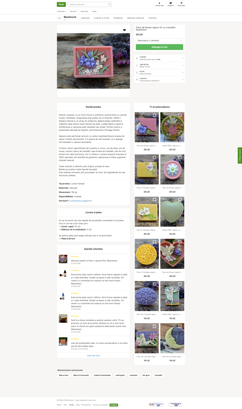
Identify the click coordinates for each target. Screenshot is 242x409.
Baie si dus (63, 375)
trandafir (158, 375)
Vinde (71, 405)
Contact (152, 18)
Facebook (86, 405)
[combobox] (159, 40)
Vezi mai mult (93, 355)
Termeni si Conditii (100, 405)
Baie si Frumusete (81, 375)
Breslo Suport (240, 155)
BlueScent (70, 17)
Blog (78, 405)
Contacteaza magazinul (80, 200)
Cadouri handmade (102, 375)
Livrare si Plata (101, 18)
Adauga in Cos (159, 47)
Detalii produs (93, 107)
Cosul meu (181, 5)
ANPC (59, 405)
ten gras (146, 375)
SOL (65, 405)
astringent (120, 375)
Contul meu (159, 5)
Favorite (171, 5)
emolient (133, 375)
